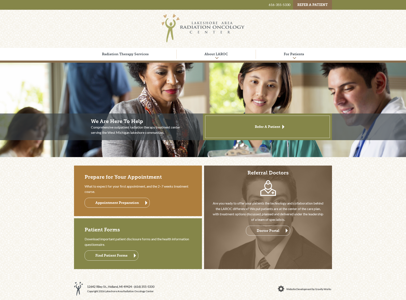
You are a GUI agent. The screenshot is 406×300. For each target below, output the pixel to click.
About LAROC (216, 54)
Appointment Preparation (117, 203)
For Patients (294, 54)
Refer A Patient (312, 5)
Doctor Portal (268, 231)
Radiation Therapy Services (125, 54)
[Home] (203, 41)
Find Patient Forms (111, 255)
